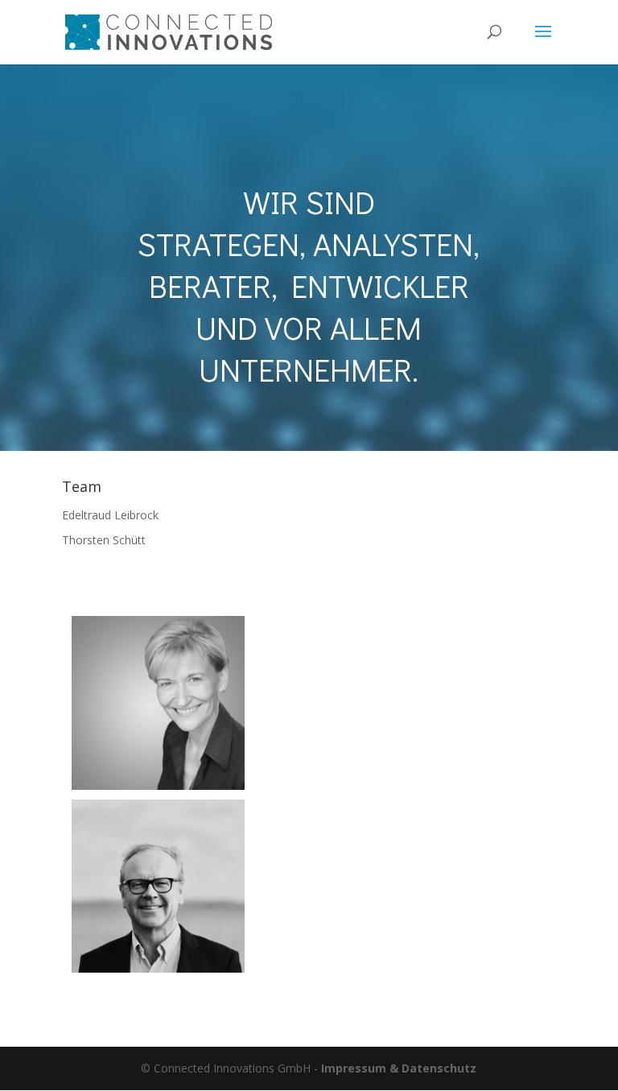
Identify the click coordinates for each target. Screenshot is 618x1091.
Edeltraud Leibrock (110, 515)
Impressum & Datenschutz (398, 1068)
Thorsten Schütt (104, 540)
